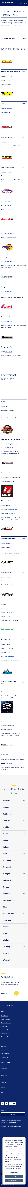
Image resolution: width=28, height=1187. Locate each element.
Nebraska (7, 880)
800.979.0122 (8, 262)
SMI (9, 1122)
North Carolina (9, 900)
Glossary (3, 1050)
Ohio (5, 907)
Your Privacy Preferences (7, 1029)
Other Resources (5, 1053)
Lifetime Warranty (5, 1079)
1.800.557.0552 (14, 509)
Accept (14, 1176)
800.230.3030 (8, 322)
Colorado (6, 820)
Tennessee (7, 927)
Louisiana (7, 860)
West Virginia (8, 953)
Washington (7, 947)
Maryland (7, 867)
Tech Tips (3, 1046)
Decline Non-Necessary (14, 1180)
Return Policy (4, 1082)
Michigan (6, 873)
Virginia (6, 940)
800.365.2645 (17, 1126)
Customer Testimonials (6, 1096)
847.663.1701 (8, 351)
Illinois (5, 840)
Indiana (6, 847)
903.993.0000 (8, 292)
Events (2, 1092)
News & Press (4, 1075)
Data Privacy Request (6, 1036)
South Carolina (9, 920)
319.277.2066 (8, 206)
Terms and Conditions (6, 1022)
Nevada (6, 887)
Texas (5, 933)
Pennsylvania (8, 913)
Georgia (6, 834)
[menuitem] (7, 3)
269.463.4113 (8, 172)
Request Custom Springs (7, 1072)
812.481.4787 (8, 234)
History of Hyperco (5, 1019)
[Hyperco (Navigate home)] (7, 1005)
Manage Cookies (5, 1033)
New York (7, 893)
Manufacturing (4, 1057)
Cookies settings (14, 1172)
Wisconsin (7, 960)
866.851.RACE (8, 142)
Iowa (5, 854)
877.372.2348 (8, 76)
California (7, 814)
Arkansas (6, 807)
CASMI (14, 1122)
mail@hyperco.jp (9, 656)
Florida (6, 827)
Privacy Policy (4, 1026)
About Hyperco (4, 1015)
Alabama (6, 800)
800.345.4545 (8, 108)
